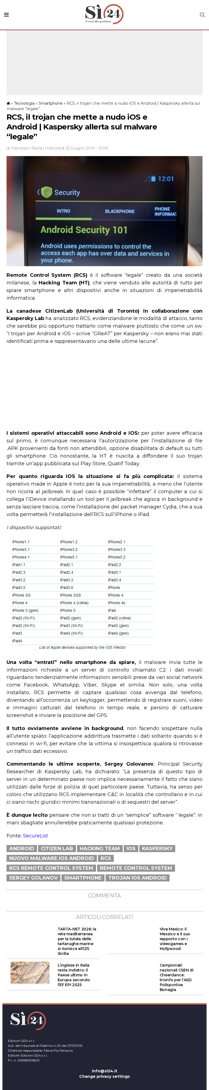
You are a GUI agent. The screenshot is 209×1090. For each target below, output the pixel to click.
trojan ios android (137, 878)
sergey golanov (33, 878)
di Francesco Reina (24, 148)
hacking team (100, 849)
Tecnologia (24, 103)
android (21, 849)
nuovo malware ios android (51, 858)
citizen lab (57, 849)
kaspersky (157, 849)
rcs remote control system (51, 868)
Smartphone (51, 103)
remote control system (136, 868)
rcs (106, 858)
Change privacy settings (104, 1076)
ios (131, 849)
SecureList (35, 836)
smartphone (83, 878)
